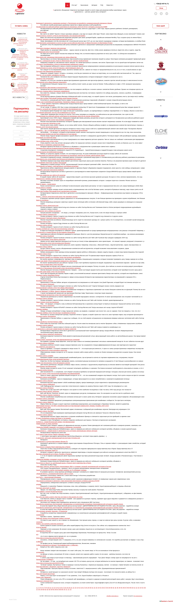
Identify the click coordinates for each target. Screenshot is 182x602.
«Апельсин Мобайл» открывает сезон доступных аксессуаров (57, 459)
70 (64, 589)
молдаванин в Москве (43, 531)
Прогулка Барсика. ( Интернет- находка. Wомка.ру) (53, 567)
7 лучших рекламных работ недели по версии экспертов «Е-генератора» (20, 77)
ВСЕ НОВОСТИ (18, 97)
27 (84, 588)
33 (96, 588)
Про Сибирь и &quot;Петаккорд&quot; (49, 491)
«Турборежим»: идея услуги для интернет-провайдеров (55, 120)
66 (56, 589)
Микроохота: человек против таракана (49, 179)
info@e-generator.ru (112, 596)
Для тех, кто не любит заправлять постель (50, 75)
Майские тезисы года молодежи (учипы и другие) (53, 518)
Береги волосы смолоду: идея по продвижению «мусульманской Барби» (60, 36)
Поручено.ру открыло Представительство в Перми (53, 447)
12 (52, 588)
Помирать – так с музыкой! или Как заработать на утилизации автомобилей (61, 130)
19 (67, 588)
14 (57, 588)
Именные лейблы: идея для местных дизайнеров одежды (56, 313)
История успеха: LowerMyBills (46, 377)
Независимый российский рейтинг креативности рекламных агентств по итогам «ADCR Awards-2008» (70, 155)
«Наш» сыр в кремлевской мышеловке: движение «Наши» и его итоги (59, 102)
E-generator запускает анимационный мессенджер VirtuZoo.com (58, 438)
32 (94, 588)
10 (48, 588)
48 (128, 588)
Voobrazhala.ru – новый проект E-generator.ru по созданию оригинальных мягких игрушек (66, 431)
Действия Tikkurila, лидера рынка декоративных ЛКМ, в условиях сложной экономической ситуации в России (73, 466)
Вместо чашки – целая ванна (46, 184)
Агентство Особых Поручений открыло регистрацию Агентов (56, 98)
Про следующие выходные (45, 574)
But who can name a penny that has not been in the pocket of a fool (59, 497)
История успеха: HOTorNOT (45, 306)
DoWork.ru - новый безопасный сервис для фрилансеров (55, 422)
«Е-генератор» (138, 596)
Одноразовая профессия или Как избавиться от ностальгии (56, 134)
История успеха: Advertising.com (47, 205)
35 (101, 588)
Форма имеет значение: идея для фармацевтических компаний (58, 339)
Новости (109, 5)
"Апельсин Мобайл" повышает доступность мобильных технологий (58, 427)
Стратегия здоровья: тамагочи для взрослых (51, 48)
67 (58, 589)
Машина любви (41, 32)
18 (65, 588)
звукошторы (40, 570)
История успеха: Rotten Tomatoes (47, 391)
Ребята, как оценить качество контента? (50, 524)
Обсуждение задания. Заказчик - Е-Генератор (51, 511)
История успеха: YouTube (44, 411)
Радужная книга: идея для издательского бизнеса (53, 243)
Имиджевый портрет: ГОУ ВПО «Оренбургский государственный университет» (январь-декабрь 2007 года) (72, 406)
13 (55, 588)
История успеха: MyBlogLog (45, 384)
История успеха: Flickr (43, 254)
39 (109, 588)
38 (107, 588)
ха (37, 549)
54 (140, 588)
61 (45, 589)
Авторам (94, 5)
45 (122, 588)
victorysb (39, 522)
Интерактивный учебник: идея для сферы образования (55, 288)
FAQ (101, 5)
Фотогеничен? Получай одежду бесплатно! (51, 218)
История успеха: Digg (43, 222)
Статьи (15, 599)
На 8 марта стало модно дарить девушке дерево (53, 434)
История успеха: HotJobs (44, 298)
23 (75, 588)
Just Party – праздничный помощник (48, 477)
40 (111, 588)
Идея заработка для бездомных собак (49, 322)
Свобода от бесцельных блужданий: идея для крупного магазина (58, 268)
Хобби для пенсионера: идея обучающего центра (53, 363)
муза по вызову (41, 527)
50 (132, 588)
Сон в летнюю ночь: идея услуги (47, 141)
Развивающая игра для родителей (47, 52)
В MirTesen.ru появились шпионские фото (50, 145)
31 (92, 588)
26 (82, 588)
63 (49, 589)
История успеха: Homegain (45, 284)
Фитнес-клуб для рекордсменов (47, 127)
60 (43, 589)
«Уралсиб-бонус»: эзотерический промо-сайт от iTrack (54, 474)
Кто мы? (74, 5)
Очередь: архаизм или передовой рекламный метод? (54, 39)
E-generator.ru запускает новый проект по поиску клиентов (56, 329)
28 (86, 588)
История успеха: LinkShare (45, 343)
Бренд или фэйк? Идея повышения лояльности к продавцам (56, 261)
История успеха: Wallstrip (45, 402)
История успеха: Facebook (45, 236)
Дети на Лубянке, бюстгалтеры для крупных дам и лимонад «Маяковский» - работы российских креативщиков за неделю (20, 88)
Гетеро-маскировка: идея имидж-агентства (50, 239)
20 (69, 588)
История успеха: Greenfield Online (47, 275)
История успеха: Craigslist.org (46, 214)
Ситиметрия (40, 515)
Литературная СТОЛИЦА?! (44, 559)
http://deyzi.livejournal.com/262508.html (50, 538)
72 (68, 589)
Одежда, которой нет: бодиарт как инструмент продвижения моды (59, 109)
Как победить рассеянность (45, 347)
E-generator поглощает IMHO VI (47, 450)
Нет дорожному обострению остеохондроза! (51, 87)
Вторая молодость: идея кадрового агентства (51, 350)
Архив (11, 599)
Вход (161, 8)
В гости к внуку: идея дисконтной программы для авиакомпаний (58, 373)
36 (103, 588)
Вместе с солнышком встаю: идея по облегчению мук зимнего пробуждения (62, 61)
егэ (37, 534)
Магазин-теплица (42, 309)
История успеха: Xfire (43, 407)
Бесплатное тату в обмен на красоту (48, 211)
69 (62, 589)
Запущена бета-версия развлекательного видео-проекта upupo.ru (58, 148)
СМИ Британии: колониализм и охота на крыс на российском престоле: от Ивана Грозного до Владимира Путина (74, 43)
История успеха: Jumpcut (44, 325)
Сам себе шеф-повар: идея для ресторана (50, 272)
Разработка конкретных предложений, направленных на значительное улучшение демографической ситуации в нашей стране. (79, 504)
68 (60, 589)
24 (78, 588)
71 (66, 589)
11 (50, 588)
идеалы (38, 484)
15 (59, 588)
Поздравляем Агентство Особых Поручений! (51, 163)
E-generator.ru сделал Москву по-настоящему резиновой (55, 232)
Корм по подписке (42, 200)
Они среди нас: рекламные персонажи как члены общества (56, 57)
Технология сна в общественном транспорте (51, 82)
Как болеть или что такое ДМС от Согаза (50, 500)
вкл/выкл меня (41, 556)
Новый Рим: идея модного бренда (47, 250)
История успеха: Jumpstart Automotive (49, 334)
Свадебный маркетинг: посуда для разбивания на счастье (55, 112)
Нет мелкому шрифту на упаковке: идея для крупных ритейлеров (58, 257)
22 (73, 588)
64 (52, 589)
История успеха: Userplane (45, 398)
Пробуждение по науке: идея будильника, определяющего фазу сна (59, 68)
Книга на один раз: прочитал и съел (48, 123)
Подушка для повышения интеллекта (48, 71)
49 (130, 588)
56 (145, 588)
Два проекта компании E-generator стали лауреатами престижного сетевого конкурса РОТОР (67, 481)
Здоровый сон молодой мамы (46, 137)
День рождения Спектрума (45, 105)
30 (90, 588)
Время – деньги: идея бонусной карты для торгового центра (56, 196)
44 (119, 588)
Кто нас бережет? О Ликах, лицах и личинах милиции (54, 291)
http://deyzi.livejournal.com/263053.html (50, 563)
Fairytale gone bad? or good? (46, 488)
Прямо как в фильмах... (44, 577)
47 (126, 588)
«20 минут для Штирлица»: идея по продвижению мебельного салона (59, 64)
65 (54, 589)
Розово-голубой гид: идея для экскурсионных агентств (55, 229)
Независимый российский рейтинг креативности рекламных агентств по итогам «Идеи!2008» (68, 116)
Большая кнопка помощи (44, 370)
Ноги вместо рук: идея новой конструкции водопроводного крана (58, 159)
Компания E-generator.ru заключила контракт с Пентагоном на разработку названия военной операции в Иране (74, 23)
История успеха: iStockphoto (46, 316)
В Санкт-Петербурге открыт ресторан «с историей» (53, 418)
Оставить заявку (21, 26)
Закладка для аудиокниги (45, 78)
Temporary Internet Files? (45, 581)
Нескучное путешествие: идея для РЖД (49, 264)
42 (115, 588)
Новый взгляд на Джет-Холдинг (47, 424)
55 (143, 588)
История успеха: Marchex (44, 381)
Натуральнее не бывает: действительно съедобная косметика (57, 166)
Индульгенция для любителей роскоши (49, 152)
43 (117, 588)
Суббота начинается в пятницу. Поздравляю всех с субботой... (57, 545)
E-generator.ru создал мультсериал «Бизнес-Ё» (52, 441)
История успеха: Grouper (44, 280)
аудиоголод (40, 552)
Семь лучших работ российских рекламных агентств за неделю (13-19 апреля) (20, 67)
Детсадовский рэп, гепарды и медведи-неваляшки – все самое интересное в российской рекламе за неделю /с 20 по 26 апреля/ (20, 54)
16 (61, 588)
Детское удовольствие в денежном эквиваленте (52, 91)
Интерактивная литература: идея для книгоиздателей (54, 295)
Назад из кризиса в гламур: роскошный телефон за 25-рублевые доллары (61, 470)
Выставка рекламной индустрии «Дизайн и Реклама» (54, 454)
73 (70, 589)
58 (39, 589)
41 (113, 588)
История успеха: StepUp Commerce (48, 395)
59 (41, 589)
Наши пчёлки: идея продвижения (47, 302)
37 (105, 588)
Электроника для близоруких (46, 366)
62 (47, 589)
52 (136, 588)
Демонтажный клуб (42, 95)
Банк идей (161, 26)
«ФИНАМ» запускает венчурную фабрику (50, 170)
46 (124, 588)
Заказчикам (84, 5)
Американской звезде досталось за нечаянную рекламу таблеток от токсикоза (20, 42)
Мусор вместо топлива (43, 188)
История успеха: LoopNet (44, 356)
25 (80, 588)
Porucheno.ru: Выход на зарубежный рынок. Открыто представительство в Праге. (63, 463)
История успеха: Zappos (44, 415)
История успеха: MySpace (45, 388)
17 (63, 588)
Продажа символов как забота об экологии (50, 175)
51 (134, 588)
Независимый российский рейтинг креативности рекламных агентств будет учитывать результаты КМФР (71, 27)
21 (71, 588)
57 (37, 589)
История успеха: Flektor (44, 247)
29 (88, 588)
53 (138, 588)
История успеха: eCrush (44, 225)
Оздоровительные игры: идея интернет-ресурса (52, 359)
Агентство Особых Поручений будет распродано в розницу (56, 191)
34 (99, 588)
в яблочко (39, 541)
